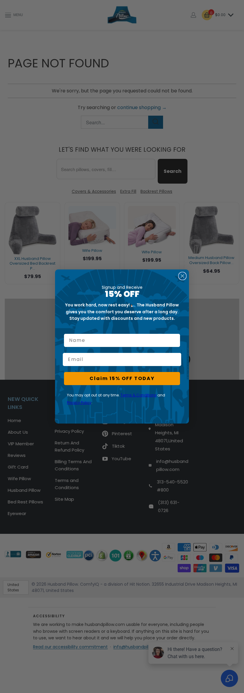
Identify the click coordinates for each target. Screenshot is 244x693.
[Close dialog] (182, 276)
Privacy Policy (79, 402)
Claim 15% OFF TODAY (122, 378)
